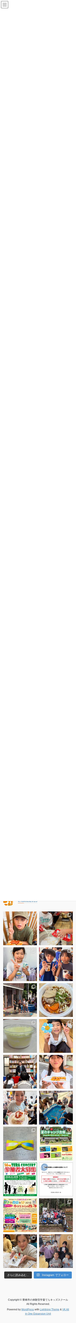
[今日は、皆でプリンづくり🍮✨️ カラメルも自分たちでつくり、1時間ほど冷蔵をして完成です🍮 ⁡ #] (56, 928)
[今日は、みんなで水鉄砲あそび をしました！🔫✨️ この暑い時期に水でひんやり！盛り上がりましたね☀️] (20, 1000)
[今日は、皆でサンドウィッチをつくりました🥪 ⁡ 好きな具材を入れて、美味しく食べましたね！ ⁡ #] (20, 1108)
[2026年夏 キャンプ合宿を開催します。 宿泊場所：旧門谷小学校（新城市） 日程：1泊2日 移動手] (56, 1143)
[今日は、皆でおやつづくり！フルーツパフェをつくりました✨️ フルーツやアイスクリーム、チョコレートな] (56, 964)
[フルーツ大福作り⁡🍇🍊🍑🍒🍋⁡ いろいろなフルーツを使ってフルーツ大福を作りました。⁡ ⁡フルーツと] (20, 1251)
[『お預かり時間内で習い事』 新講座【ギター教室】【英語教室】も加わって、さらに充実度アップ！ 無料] (20, 1215)
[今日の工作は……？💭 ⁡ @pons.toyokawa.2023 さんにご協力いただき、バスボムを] (20, 1036)
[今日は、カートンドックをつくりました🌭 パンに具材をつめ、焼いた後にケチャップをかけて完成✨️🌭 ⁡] (20, 928)
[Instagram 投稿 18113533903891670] (56, 1179)
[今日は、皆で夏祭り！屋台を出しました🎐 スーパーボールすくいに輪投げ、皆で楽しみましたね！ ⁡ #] (56, 1108)
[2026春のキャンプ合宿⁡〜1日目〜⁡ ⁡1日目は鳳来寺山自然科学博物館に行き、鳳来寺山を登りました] (56, 1215)
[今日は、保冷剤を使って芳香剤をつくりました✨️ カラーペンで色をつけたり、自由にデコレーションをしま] (20, 964)
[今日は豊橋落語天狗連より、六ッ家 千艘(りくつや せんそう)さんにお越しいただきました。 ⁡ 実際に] (20, 1072)
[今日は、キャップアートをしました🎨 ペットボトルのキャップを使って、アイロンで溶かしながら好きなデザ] (56, 1036)
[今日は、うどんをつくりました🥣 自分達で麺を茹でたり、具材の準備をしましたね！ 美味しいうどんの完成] (56, 1000)
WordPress (27, 1309)
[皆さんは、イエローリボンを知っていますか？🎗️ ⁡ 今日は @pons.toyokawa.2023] (20, 1143)
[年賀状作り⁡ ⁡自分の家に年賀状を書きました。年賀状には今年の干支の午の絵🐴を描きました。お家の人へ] (56, 1251)
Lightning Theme (49, 1309)
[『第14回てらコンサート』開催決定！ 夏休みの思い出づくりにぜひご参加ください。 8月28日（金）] (20, 1179)
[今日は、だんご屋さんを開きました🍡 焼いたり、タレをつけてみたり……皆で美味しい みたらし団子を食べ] (56, 1072)
